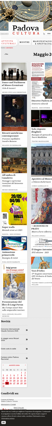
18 (7, 380)
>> (27, 330)
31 (3, 386)
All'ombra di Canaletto (8, 176)
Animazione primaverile (8, 253)
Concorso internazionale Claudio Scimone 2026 (10, 330)
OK (3, 422)
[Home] (25, 36)
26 (10, 383)
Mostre (25, 42)
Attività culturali (8, 42)
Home (3, 48)
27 (14, 383)
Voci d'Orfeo (38, 270)
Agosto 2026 (14, 365)
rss (43, 33)
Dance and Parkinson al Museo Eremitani (13, 84)
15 (21, 378)
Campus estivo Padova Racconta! (10, 358)
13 (14, 378)
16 (25, 378)
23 (25, 380)
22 (21, 380)
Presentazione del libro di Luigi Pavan (12, 303)
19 (11, 380)
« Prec (6, 54)
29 (21, 383)
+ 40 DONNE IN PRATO (39, 227)
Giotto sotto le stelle (8, 349)
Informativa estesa (7, 418)
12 (11, 378)
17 (3, 380)
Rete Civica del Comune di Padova (20, 408)
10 (3, 378)
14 (18, 378)
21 (18, 380)
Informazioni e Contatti (8, 404)
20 (14, 380)
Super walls (8, 227)
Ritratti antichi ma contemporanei (12, 134)
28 (18, 383)
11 (7, 378)
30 (25, 383)
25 (7, 383)
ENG (49, 34)
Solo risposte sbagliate (38, 130)
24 (3, 383)
